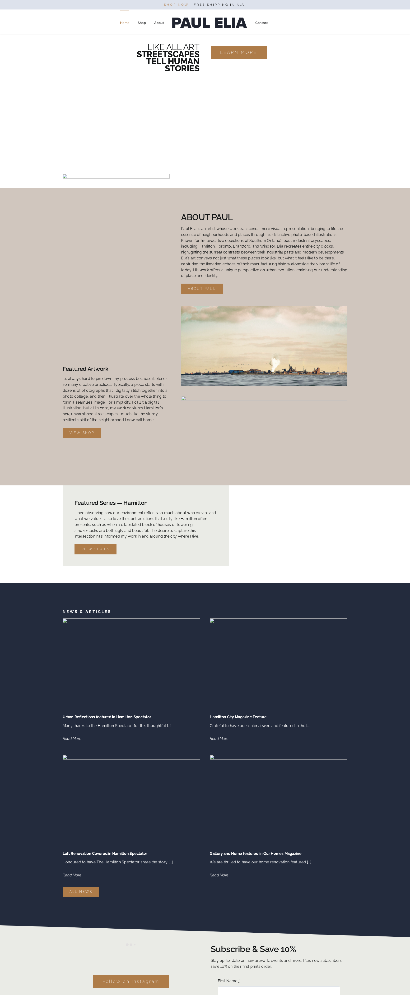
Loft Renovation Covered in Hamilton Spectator (105, 853)
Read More (72, 738)
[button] (279, 22)
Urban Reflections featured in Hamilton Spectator (107, 717)
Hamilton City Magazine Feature (238, 717)
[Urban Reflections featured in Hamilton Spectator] (131, 621)
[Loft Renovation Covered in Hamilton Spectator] (131, 757)
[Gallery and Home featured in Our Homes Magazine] (278, 757)
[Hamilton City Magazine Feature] (278, 621)
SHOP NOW (176, 4)
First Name (229, 981)
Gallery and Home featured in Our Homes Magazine (256, 853)
